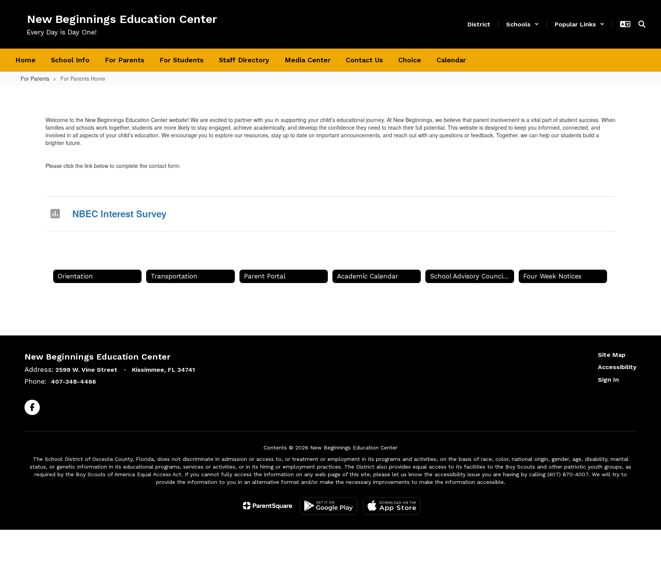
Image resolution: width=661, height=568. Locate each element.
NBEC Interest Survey (119, 213)
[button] (522, 24)
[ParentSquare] (267, 505)
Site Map (611, 354)
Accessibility (617, 367)
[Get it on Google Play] (328, 505)
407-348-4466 (73, 381)
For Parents (35, 78)
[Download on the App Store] (391, 505)
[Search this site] (642, 24)
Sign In (608, 379)
